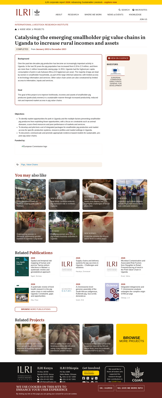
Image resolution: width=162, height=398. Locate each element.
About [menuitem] (59, 15)
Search (125, 10)
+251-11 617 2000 (69, 377)
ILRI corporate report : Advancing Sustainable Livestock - (81, 2)
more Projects (131, 339)
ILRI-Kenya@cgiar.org (47, 382)
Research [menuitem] (73, 15)
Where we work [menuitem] (93, 15)
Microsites (141, 10)
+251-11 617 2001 (69, 379)
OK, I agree (106, 388)
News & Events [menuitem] (115, 15)
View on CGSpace (119, 58)
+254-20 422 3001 (46, 379)
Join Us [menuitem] (143, 19)
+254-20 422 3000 (46, 377)
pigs (23, 165)
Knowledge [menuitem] (135, 15)
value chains (32, 165)
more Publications (36, 309)
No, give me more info (130, 388)
